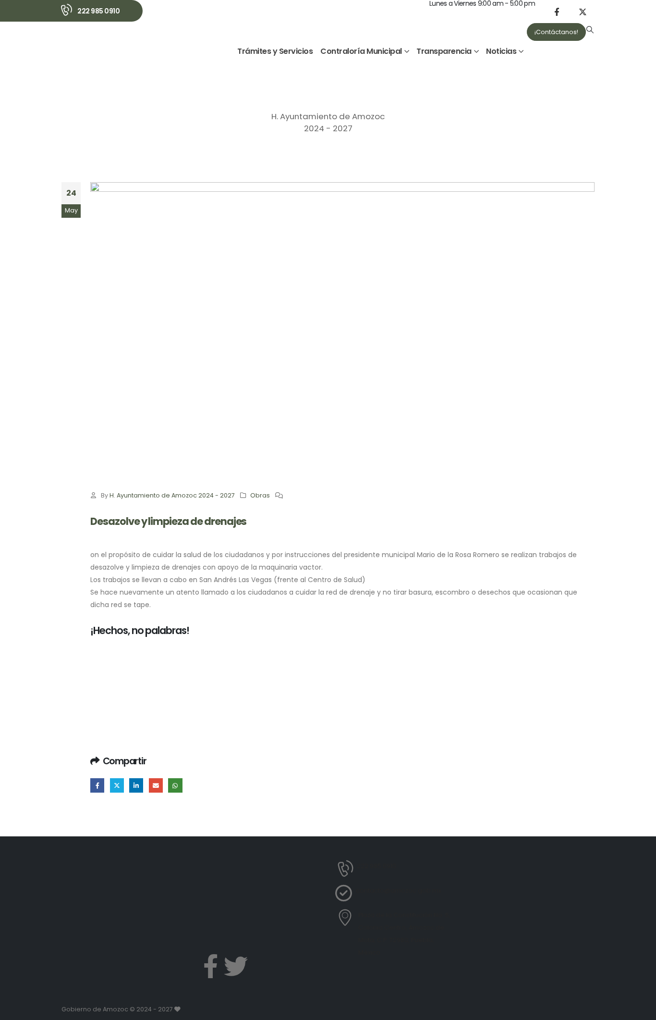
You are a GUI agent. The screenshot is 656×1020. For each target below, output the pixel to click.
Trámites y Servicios (275, 51)
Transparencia (444, 51)
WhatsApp (175, 785)
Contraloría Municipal (361, 51)
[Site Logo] (87, 46)
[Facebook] (556, 11)
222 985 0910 (98, 11)
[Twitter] (236, 966)
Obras (260, 495)
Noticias (501, 51)
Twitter (117, 785)
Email (156, 785)
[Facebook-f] (210, 966)
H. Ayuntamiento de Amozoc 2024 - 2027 (172, 495)
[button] (590, 30)
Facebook (97, 785)
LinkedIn (136, 785)
